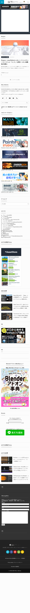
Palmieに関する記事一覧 (6, 181)
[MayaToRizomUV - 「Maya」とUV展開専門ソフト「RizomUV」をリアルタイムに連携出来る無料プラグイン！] (6, 298)
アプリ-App (4, 216)
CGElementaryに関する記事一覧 (8, 125)
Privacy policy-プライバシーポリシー (15, 562)
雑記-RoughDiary (5, 237)
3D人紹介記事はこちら (15, 408)
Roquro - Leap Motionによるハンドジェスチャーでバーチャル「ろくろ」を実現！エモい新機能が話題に (14, 62)
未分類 (3, 232)
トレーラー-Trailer (8, 225)
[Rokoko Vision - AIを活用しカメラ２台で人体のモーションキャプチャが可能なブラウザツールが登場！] (6, 469)
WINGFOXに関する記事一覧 (7, 192)
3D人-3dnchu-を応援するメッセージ (15, 419)
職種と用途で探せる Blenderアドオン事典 (15, 367)
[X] (2, 98)
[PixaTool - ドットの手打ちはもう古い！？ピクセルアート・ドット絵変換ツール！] (6, 460)
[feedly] (18, 552)
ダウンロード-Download (7, 223)
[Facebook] (6, 98)
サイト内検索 (28, 2)
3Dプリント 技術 (5, 57)
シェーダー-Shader (7, 220)
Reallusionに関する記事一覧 (7, 136)
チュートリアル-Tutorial (9, 224)
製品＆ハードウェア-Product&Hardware (12, 236)
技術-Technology (7, 231)
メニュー (2, 2)
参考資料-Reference (6, 230)
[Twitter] (7, 552)
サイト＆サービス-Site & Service (11, 219)
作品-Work (6, 229)
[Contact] (13, 98)
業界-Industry (5, 235)
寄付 (7, 423)
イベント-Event (7, 217)
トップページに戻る (16, 79)
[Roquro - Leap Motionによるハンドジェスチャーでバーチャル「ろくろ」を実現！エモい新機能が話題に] (15, 47)
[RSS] (16, 98)
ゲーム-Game (5, 218)
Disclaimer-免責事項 (15, 566)
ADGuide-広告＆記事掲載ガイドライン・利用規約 (15, 558)
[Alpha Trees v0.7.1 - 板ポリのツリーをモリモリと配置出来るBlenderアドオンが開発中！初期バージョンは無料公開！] (6, 307)
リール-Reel (6, 228)
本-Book (6, 233)
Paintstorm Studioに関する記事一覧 (9, 147)
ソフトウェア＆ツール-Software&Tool (12, 222)
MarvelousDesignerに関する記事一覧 (9, 159)
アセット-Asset (7, 215)
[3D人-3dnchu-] (15, 2)
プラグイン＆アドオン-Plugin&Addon (12, 226)
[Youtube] (9, 98)
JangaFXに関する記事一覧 (7, 170)
